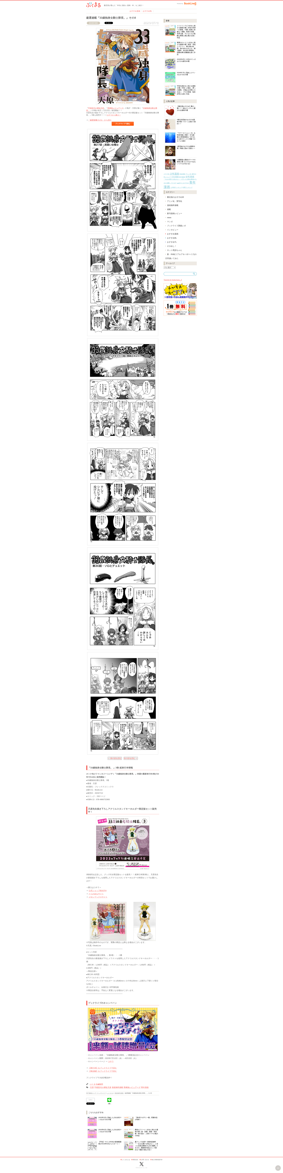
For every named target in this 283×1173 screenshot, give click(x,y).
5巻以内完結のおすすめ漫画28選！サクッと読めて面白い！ (186, 121)
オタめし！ (171, 246)
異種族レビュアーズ (115, 108)
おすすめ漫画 (135, 11)
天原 (92, 1087)
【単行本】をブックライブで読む (103, 1068)
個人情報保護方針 (157, 1159)
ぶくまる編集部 (96, 1084)
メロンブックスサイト (98, 897)
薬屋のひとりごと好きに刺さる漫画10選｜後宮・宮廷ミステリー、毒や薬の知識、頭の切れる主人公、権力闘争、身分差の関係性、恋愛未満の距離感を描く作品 (186, 48)
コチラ (111, 1061)
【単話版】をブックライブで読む (103, 1071)
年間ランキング (187, 187)
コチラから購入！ (114, 115)
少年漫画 (174, 173)
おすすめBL (147, 11)
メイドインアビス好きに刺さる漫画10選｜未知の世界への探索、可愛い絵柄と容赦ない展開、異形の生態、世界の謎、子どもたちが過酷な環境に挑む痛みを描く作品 (186, 32)
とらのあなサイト (96, 894)
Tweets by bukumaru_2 (173, 280)
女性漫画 (189, 176)
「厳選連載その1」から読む (100, 120)
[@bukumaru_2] (141, 1164)
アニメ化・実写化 (174, 201)
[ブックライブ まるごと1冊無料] (180, 308)
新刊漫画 (182, 177)
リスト (91, 1100)
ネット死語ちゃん (174, 250)
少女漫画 (175, 177)
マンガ (170, 222)
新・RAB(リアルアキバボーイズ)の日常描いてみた (181, 256)
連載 (169, 209)
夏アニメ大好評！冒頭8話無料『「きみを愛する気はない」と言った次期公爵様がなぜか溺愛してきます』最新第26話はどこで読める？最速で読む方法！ (146, 1146)
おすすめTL (172, 242)
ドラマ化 (166, 174)
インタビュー (172, 230)
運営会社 (135, 1159)
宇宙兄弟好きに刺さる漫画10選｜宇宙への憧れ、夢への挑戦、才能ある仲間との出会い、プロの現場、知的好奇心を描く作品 (186, 90)
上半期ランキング (176, 187)
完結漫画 (182, 174)
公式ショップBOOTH (97, 891)
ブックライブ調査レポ (176, 226)
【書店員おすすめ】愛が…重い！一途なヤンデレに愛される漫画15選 (186, 108)
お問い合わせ (145, 1159)
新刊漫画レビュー (174, 213)
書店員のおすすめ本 (175, 197)
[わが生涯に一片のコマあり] (180, 291)
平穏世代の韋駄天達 (96, 108)
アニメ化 (188, 174)
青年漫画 (145, 1087)
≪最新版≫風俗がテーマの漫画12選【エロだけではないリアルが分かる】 (186, 162)
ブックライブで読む (122, 124)
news (169, 218)
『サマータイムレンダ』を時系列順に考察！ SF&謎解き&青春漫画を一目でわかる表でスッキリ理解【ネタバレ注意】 (186, 137)
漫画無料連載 (93, 23)
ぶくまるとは (126, 1159)
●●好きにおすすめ (183, 183)
